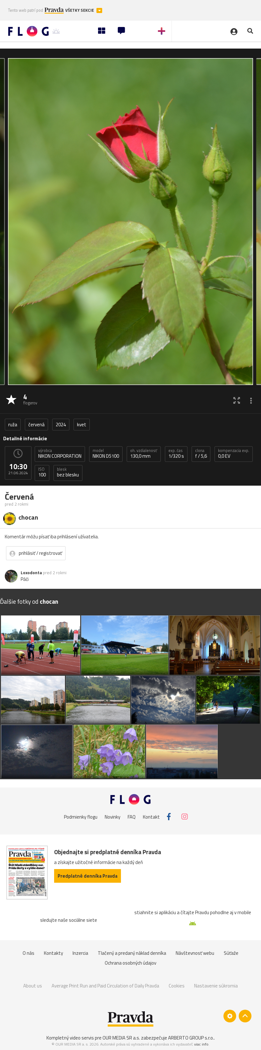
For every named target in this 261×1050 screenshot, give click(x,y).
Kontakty (53, 953)
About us (32, 985)
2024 (61, 424)
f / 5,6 (201, 454)
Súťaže (231, 953)
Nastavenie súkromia (216, 985)
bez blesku (68, 472)
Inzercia (80, 953)
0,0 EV (233, 454)
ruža (12, 424)
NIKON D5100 (106, 454)
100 (42, 472)
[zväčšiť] (236, 400)
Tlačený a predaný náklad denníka (132, 953)
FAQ (132, 816)
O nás (28, 953)
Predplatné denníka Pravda (87, 876)
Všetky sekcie (80, 10)
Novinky (112, 816)
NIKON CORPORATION (59, 454)
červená (36, 424)
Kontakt (151, 816)
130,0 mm (143, 454)
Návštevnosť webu (195, 953)
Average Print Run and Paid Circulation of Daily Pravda (105, 985)
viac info (201, 1044)
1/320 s (176, 454)
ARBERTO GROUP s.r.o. (191, 1037)
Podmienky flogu (80, 816)
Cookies (177, 985)
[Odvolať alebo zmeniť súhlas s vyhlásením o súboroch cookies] (229, 1016)
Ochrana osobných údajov (130, 963)
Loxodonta (31, 572)
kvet (81, 424)
